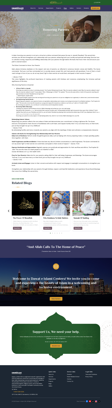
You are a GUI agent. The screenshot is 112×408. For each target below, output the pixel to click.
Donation (86, 8)
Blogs (65, 8)
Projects (58, 8)
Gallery (72, 8)
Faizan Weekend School (73, 376)
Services (40, 8)
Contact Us (70, 381)
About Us (33, 8)
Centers (78, 8)
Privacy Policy (89, 376)
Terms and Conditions (91, 374)
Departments (49, 8)
